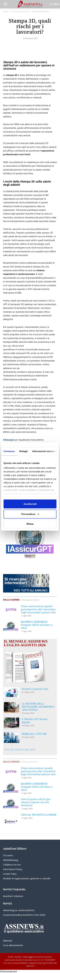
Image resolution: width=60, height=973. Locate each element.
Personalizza (28, 514)
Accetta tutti (30, 504)
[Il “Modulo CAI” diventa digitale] (11, 723)
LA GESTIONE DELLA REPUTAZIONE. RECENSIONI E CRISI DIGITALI (38, 706)
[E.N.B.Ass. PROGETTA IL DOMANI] (10, 818)
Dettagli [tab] (23, 451)
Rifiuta (30, 524)
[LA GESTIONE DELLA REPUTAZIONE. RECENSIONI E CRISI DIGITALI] (11, 707)
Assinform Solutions (13, 896)
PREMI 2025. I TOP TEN (34, 733)
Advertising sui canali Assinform (18, 910)
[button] (5, 4)
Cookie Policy (9, 873)
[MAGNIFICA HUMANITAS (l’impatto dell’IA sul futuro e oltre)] (10, 625)
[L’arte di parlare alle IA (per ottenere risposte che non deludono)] (10, 803)
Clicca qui (8, 439)
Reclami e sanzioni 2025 (35, 688)
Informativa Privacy (12, 869)
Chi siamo (8, 855)
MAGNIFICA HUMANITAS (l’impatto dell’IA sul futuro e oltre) (37, 624)
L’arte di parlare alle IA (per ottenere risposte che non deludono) (36, 802)
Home (5, 11)
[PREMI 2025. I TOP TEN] (11, 737)
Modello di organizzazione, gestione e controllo (26, 878)
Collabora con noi (12, 864)
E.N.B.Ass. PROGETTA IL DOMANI (38, 814)
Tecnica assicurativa (20, 11)
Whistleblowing (10, 860)
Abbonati (7, 940)
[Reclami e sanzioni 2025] (11, 692)
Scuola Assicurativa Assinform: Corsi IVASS (24, 914)
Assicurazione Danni (40, 11)
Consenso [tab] (9, 451)
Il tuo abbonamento (13, 945)
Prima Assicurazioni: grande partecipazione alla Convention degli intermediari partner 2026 (38, 609)
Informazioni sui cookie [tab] (45, 451)
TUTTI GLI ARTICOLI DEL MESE (20, 749)
